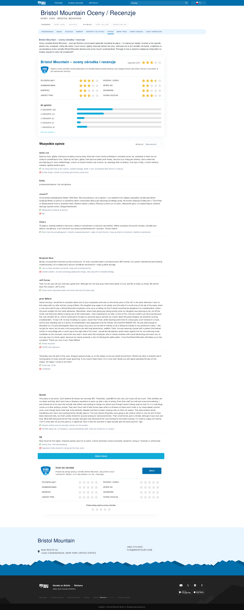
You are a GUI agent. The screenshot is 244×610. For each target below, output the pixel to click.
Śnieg (59, 32)
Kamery (79, 32)
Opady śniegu (136, 32)
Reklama (78, 585)
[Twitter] (188, 585)
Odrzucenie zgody (124, 597)
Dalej (152, 471)
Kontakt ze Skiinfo (61, 585)
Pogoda (59, 3)
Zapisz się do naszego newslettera (64, 589)
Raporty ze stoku (95, 32)
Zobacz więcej (101, 456)
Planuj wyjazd (75, 3)
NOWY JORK (48, 18)
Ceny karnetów (154, 32)
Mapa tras (122, 32)
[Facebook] (202, 585)
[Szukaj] (186, 3)
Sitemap (86, 597)
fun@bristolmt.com (139, 549)
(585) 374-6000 (135, 546)
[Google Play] (185, 592)
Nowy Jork (59, 24)
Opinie (111, 32)
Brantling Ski (120, 24)
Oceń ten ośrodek (47, 132)
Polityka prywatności (57, 597)
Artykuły (93, 3)
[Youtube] (181, 585)
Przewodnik (48, 32)
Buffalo (73, 24)
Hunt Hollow (102, 24)
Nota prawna (43, 597)
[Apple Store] (199, 592)
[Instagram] (195, 585)
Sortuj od (139, 144)
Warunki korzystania (74, 597)
